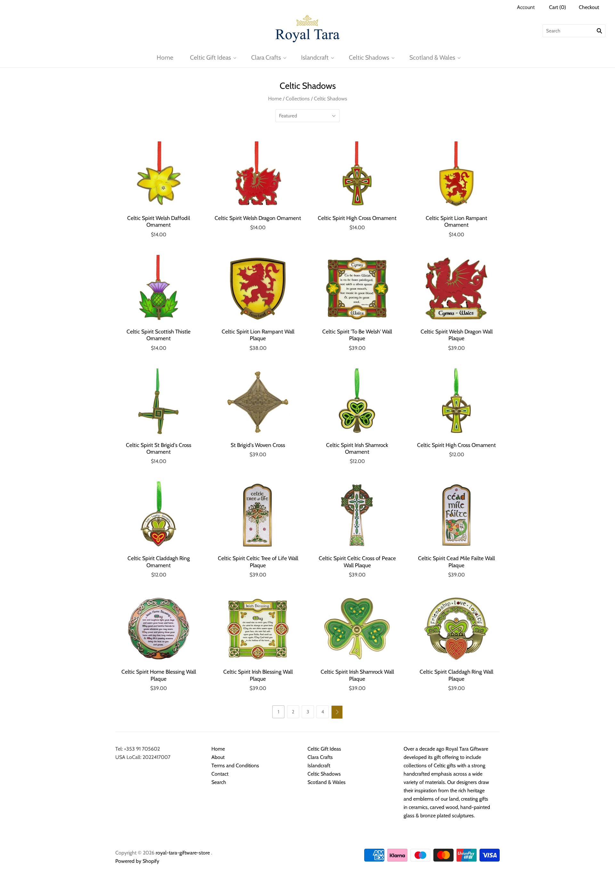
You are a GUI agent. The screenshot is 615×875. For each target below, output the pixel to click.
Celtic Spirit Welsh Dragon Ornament (258, 218)
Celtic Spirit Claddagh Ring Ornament (158, 561)
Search (218, 782)
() (557, 7)
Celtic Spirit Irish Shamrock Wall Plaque (357, 675)
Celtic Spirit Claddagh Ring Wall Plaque (456, 675)
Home (165, 57)
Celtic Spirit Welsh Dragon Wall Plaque (457, 334)
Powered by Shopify (137, 861)
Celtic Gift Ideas (210, 57)
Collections (298, 99)
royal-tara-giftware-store (183, 853)
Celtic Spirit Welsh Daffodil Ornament (158, 221)
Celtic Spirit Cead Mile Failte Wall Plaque (456, 561)
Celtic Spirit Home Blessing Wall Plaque (158, 675)
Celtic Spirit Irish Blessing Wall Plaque (258, 675)
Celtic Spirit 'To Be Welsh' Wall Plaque (357, 334)
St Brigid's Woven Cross (258, 445)
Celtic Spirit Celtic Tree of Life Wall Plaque (258, 561)
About (218, 757)
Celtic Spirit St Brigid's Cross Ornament (158, 448)
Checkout (589, 7)
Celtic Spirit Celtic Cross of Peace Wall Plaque (357, 561)
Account (526, 7)
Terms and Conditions (235, 765)
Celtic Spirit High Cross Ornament (357, 218)
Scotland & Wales (432, 57)
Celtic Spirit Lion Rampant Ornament (456, 221)
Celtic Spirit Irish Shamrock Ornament (357, 448)
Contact (219, 774)
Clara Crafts (266, 57)
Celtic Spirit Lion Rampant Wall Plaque (258, 334)
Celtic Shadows (369, 57)
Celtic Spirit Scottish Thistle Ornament (159, 334)
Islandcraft (315, 57)
